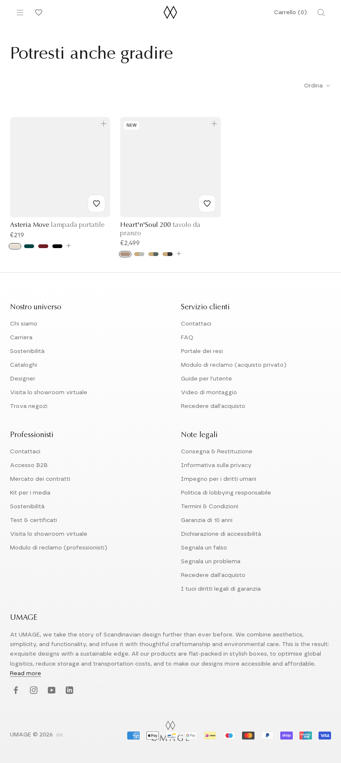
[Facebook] (15, 691)
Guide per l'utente (206, 379)
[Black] (57, 246)
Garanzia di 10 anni (206, 520)
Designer (22, 379)
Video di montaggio (209, 392)
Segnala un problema (210, 561)
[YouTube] (50, 691)
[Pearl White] (15, 246)
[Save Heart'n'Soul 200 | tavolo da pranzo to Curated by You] (207, 203)
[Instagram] (32, 691)
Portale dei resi (202, 351)
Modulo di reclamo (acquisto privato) (234, 365)
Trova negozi (28, 406)
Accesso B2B (29, 465)
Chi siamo (23, 324)
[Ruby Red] (43, 246)
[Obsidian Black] (168, 254)
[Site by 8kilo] (60, 735)
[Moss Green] (153, 254)
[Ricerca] (321, 12)
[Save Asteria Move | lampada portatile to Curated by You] (96, 203)
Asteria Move (57, 225)
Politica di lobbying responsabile (226, 493)
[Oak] (125, 254)
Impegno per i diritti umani (218, 479)
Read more (25, 673)
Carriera (21, 337)
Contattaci (196, 324)
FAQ (187, 337)
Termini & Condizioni (209, 506)
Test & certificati (33, 520)
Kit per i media (30, 493)
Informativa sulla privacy (216, 465)
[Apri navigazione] (19, 12)
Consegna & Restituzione (216, 452)
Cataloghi (23, 365)
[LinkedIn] (68, 691)
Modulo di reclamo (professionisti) (58, 548)
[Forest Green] (29, 246)
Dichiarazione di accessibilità (221, 534)
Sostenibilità (27, 351)
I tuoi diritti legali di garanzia (221, 589)
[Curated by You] (37, 12)
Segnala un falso (204, 548)
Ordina (314, 86)
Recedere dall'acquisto (213, 406)
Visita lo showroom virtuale (48, 392)
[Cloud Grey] (139, 254)
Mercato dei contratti (40, 479)
